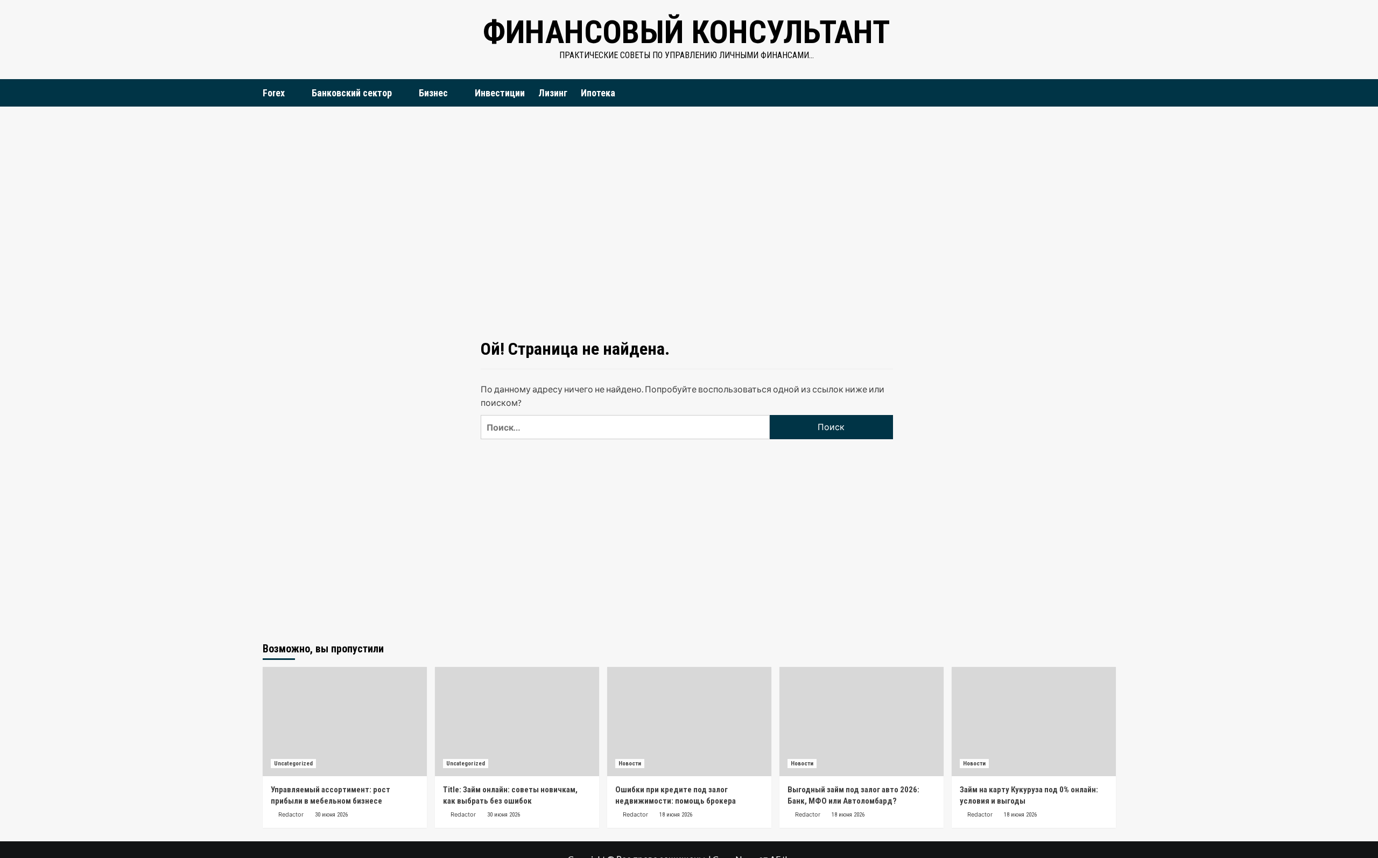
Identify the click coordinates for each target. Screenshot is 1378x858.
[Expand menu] (291, 93)
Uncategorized (293, 763)
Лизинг (552, 93)
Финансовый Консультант (686, 32)
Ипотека (598, 93)
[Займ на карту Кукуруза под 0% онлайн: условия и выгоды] (1034, 721)
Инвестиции (500, 93)
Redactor (291, 814)
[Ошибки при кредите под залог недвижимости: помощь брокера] (689, 721)
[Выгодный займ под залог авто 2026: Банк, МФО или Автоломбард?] (861, 721)
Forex (274, 93)
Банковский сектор (352, 93)
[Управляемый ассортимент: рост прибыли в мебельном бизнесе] (345, 721)
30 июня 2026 (331, 814)
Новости (629, 763)
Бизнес (433, 93)
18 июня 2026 (675, 814)
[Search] (1109, 92)
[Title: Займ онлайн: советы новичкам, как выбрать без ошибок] (517, 721)
